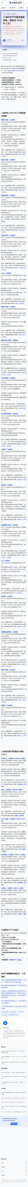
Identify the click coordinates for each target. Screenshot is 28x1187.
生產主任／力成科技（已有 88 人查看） (13, 758)
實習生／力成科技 (6, 705)
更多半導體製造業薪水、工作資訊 (9, 60)
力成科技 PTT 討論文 (7, 57)
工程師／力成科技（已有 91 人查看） (12, 888)
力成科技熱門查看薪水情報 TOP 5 (9, 55)
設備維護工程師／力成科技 (9, 525)
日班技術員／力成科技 (8, 378)
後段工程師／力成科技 (8, 670)
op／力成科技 (5, 560)
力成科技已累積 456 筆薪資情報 (15, 70)
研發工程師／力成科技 (8, 306)
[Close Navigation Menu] (2, 2)
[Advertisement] (14, 1141)
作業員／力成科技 (6, 596)
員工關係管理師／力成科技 (9, 413)
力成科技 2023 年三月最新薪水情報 (10, 53)
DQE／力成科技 (6, 273)
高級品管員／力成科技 (8, 195)
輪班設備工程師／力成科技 (9, 340)
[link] (14, 1051)
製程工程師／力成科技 (8, 120)
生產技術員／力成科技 (8, 235)
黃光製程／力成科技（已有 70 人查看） (13, 854)
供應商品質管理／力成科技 (9, 632)
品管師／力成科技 (6, 449)
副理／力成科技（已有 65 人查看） (12, 790)
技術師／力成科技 (6, 485)
